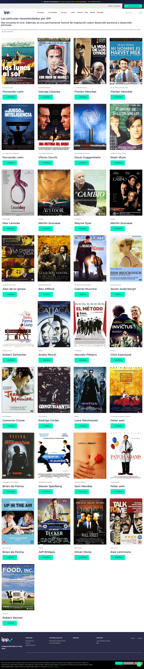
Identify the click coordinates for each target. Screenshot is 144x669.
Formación (40, 12)
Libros (73, 12)
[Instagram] (42, 657)
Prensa (110, 6)
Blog (86, 12)
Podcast (80, 12)
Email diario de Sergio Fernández (57, 640)
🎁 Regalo (100, 12)
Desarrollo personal (30, 645)
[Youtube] (27, 657)
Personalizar (128, 663)
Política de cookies (53, 667)
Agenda (92, 12)
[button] (45, 491)
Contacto (117, 6)
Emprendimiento (29, 640)
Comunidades (52, 12)
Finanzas (27, 643)
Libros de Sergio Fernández (103, 640)
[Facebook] (32, 657)
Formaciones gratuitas (54, 643)
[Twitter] (37, 657)
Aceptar (119, 663)
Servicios (64, 12)
